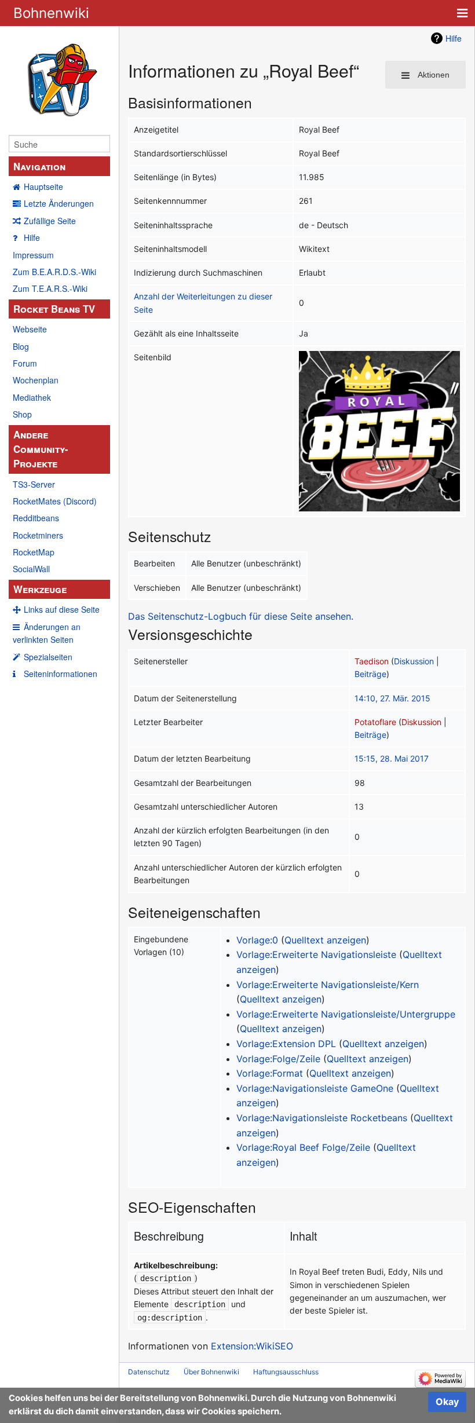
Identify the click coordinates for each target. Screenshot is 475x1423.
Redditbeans (36, 518)
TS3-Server (34, 484)
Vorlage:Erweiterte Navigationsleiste (316, 954)
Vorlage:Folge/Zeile (278, 1058)
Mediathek (32, 397)
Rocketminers (38, 535)
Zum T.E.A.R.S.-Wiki (50, 288)
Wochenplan (36, 380)
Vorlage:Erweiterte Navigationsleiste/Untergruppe (345, 1014)
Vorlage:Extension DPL (286, 1043)
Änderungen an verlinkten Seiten (47, 633)
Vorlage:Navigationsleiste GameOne (314, 1088)
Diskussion (414, 661)
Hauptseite (43, 186)
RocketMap (33, 552)
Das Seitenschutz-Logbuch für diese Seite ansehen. (240, 616)
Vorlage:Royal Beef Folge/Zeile (303, 1147)
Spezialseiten (48, 657)
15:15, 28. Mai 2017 (392, 758)
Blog (21, 346)
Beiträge (370, 674)
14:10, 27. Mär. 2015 (392, 698)
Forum (25, 363)
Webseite (30, 329)
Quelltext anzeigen (325, 940)
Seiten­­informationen (60, 673)
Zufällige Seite (50, 220)
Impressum (33, 255)
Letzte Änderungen (59, 203)
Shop (22, 414)
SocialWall (31, 569)
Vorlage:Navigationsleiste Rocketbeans (321, 1118)
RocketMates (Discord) (55, 501)
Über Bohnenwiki (211, 1371)
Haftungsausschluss (286, 1371)
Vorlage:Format (269, 1073)
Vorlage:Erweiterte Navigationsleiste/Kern (327, 984)
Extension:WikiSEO (252, 1346)
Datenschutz (149, 1371)
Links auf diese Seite (62, 609)
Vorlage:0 (257, 940)
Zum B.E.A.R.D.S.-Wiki (54, 271)
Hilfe (32, 237)
